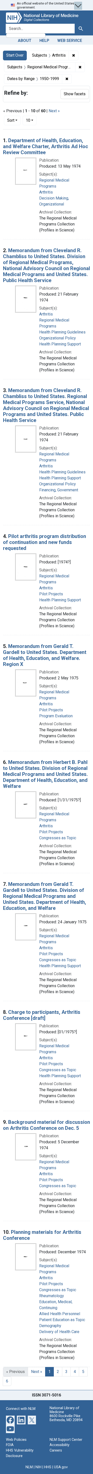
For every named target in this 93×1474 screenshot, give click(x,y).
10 (31, 120)
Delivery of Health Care (59, 1331)
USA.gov (61, 1467)
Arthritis (46, 192)
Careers (56, 1450)
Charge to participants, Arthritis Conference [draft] (41, 1015)
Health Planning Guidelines (62, 332)
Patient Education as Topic (62, 1319)
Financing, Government (58, 490)
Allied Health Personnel (59, 1313)
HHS (47, 1467)
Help (44, 40)
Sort (10, 120)
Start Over (15, 55)
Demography (50, 1325)
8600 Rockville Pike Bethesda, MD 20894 (66, 1418)
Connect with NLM (20, 1409)
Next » (54, 110)
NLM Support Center (66, 1440)
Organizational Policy (57, 338)
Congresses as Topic (57, 838)
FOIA (10, 1445)
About (24, 40)
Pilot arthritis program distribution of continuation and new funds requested (44, 542)
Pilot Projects (51, 594)
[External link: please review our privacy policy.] (10, 1419)
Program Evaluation (56, 716)
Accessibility (59, 1445)
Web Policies (16, 1440)
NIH (38, 1467)
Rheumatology (51, 1295)
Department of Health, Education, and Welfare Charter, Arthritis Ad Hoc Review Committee (45, 146)
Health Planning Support (60, 344)
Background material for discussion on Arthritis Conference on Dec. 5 (46, 1125)
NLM (29, 1467)
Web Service (69, 40)
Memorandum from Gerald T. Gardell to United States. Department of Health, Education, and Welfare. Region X (44, 655)
